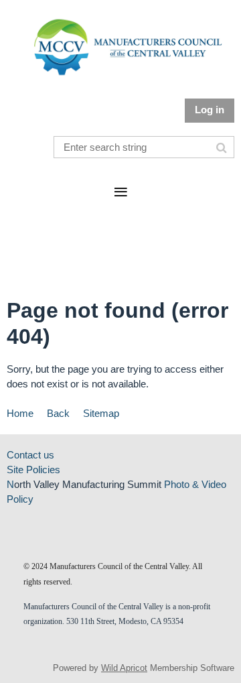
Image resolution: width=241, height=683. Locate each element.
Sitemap (101, 413)
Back (58, 413)
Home (20, 413)
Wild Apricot (124, 668)
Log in (209, 109)
